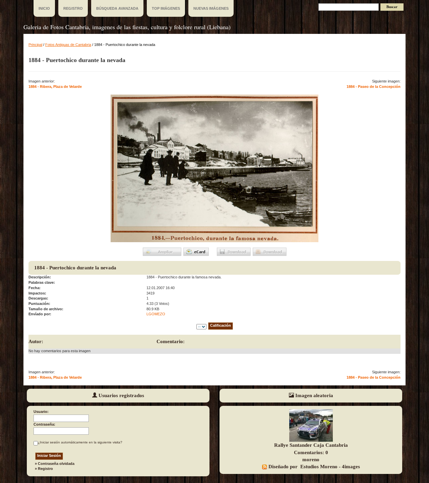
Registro (45, 469)
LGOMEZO (155, 314)
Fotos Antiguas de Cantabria (68, 45)
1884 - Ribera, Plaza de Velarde (55, 87)
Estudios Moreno (319, 466)
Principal (35, 45)
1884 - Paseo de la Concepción (374, 87)
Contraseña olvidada (56, 464)
